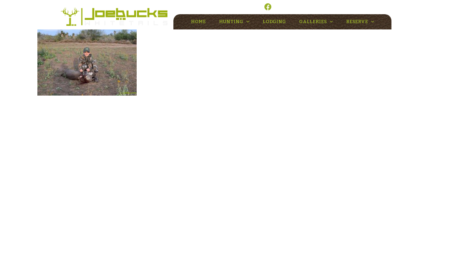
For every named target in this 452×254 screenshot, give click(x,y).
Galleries (313, 21)
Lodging (274, 21)
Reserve (357, 21)
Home (198, 21)
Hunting (231, 21)
